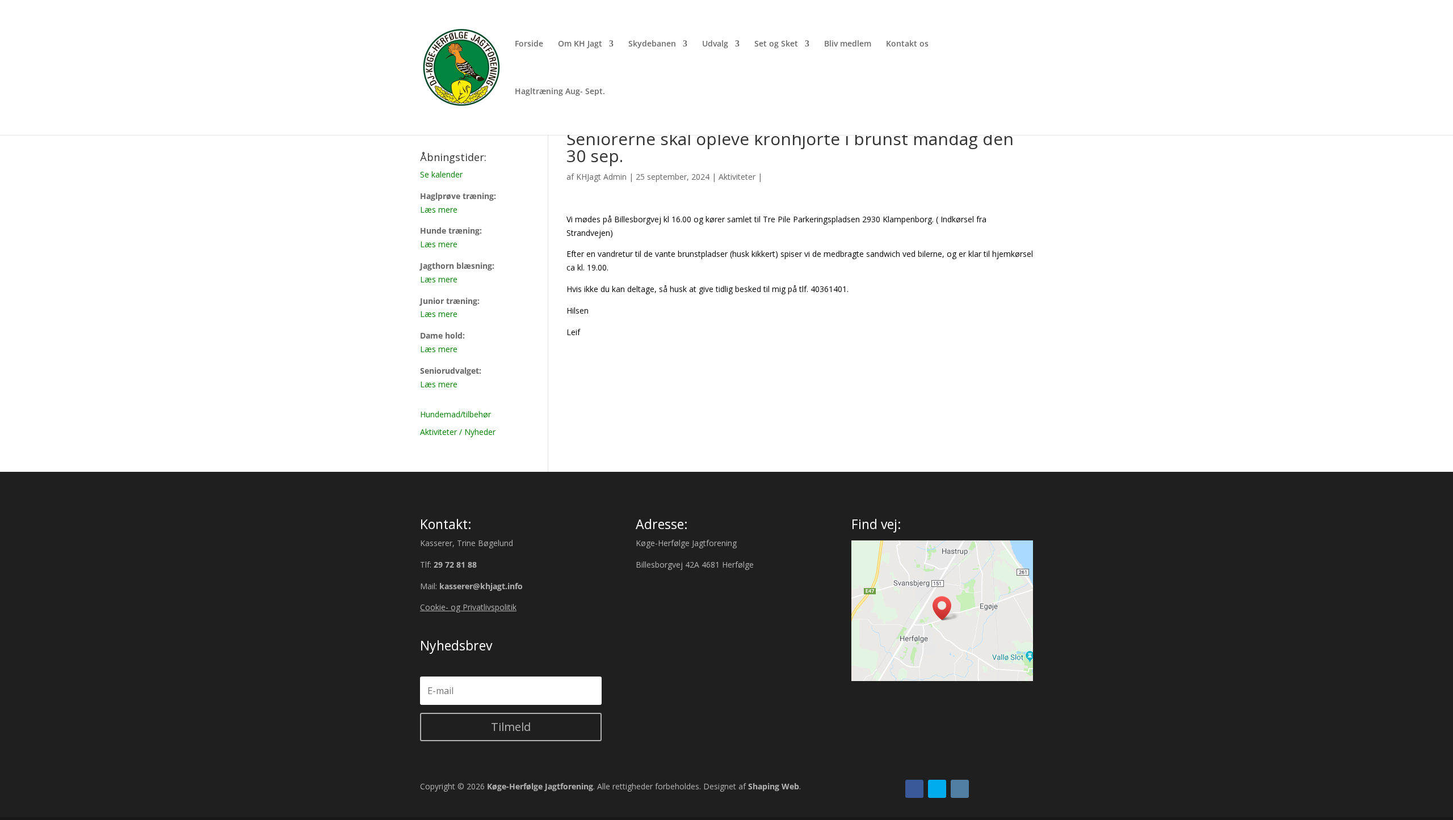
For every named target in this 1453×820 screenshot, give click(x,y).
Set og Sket (776, 44)
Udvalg (715, 44)
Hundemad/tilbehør (455, 414)
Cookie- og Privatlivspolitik (468, 607)
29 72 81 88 (455, 564)
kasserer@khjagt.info (481, 586)
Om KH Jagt (580, 44)
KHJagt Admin (601, 176)
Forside (529, 44)
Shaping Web (773, 786)
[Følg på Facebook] (914, 789)
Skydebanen (652, 44)
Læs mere (438, 209)
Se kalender (441, 174)
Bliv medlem (847, 44)
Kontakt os (907, 44)
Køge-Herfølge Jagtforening (540, 786)
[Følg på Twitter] (937, 789)
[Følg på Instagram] (960, 789)
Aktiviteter (737, 176)
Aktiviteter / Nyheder (457, 431)
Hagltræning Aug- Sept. (560, 91)
